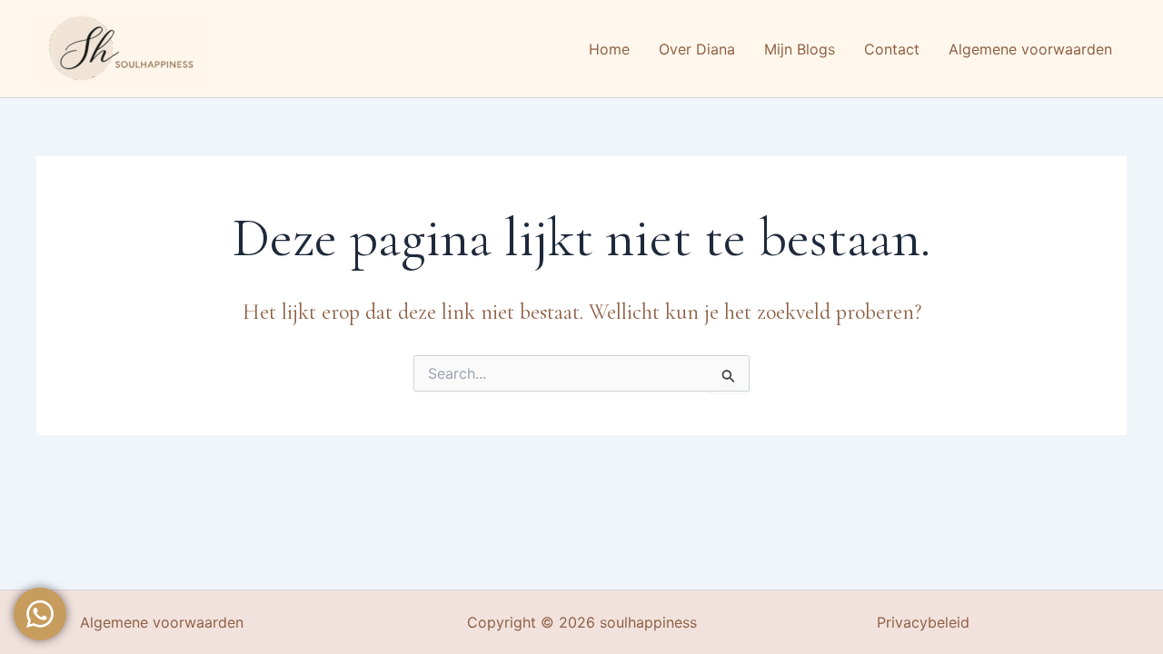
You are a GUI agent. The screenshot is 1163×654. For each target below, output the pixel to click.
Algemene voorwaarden (162, 622)
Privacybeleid (923, 622)
